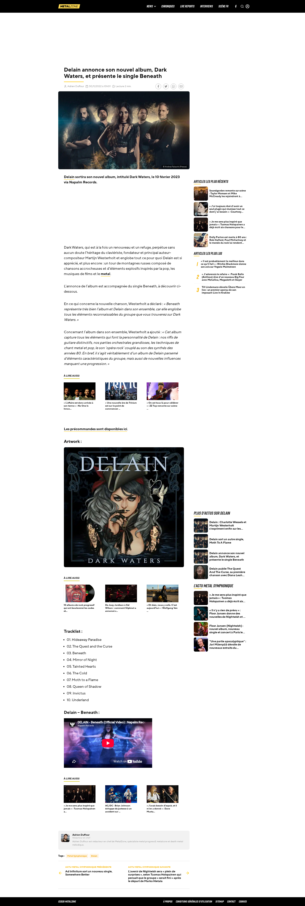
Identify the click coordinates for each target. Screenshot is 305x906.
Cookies (243, 901)
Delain (69, 177)
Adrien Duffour (75, 86)
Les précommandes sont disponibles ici (95, 429)
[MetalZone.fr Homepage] (69, 6)
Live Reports (187, 6)
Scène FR (223, 6)
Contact (231, 901)
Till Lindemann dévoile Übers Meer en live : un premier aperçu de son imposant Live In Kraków (223, 290)
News (150, 6)
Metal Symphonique (77, 856)
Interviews (206, 6)
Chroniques (168, 6)
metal (105, 274)
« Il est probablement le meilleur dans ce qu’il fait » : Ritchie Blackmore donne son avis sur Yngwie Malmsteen (223, 264)
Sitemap (220, 901)
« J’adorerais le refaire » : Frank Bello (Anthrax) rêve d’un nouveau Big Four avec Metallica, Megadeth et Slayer (223, 277)
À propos (167, 901)
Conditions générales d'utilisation (194, 901)
